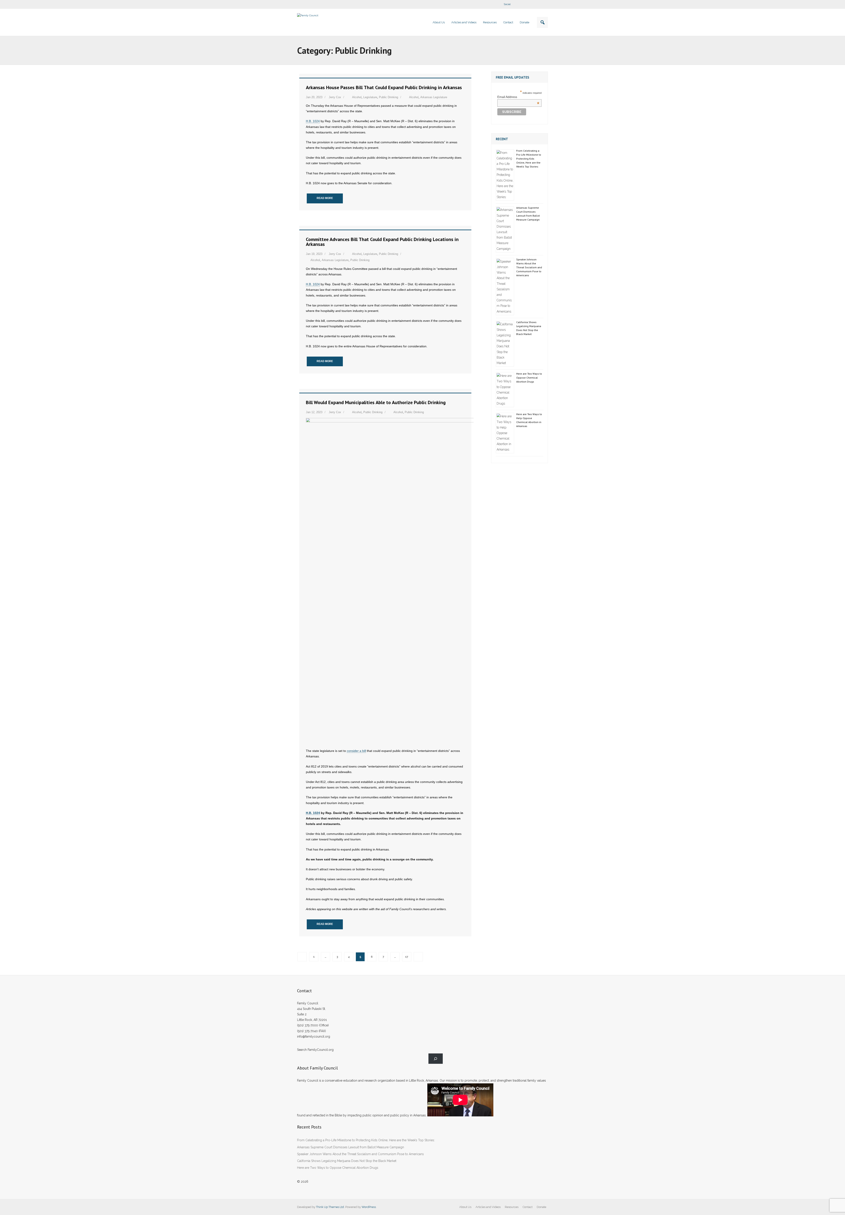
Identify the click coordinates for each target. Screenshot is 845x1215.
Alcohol (357, 97)
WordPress (369, 1207)
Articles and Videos (488, 1207)
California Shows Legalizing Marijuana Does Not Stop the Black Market (528, 328)
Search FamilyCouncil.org (315, 1049)
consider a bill (356, 751)
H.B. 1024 (313, 121)
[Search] (435, 1058)
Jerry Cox (335, 97)
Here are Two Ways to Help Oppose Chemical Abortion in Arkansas (529, 420)
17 (406, 956)
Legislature (370, 97)
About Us (465, 1207)
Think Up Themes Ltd (330, 1207)
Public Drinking (388, 97)
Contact (528, 1207)
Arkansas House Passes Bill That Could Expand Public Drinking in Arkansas (384, 87)
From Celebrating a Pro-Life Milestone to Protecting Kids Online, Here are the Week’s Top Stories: (528, 158)
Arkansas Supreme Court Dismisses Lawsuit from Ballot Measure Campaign (528, 213)
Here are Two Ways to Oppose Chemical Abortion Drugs (529, 377)
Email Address (518, 97)
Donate (541, 1207)
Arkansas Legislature (433, 97)
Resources (511, 1207)
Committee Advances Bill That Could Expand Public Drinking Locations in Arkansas (382, 241)
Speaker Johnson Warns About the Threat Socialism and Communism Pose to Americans (529, 267)
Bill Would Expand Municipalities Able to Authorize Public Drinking (376, 402)
